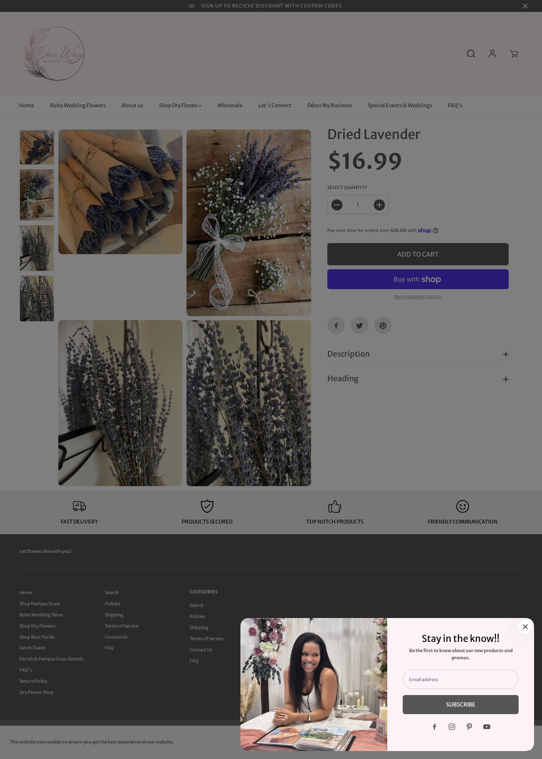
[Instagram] (452, 727)
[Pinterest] (469, 727)
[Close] (525, 626)
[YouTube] (487, 727)
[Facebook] (434, 727)
